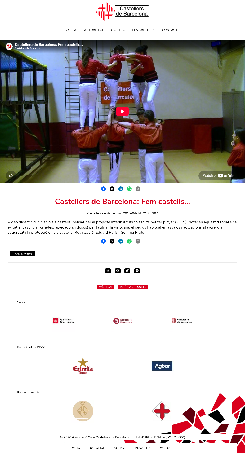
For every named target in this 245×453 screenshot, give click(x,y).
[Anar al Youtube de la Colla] (118, 270)
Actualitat (93, 30)
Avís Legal (105, 287)
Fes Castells (143, 30)
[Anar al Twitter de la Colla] (127, 270)
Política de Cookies (133, 287)
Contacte (170, 30)
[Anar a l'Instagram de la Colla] (108, 270)
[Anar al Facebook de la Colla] (137, 270)
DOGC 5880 (175, 437)
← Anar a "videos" (22, 253)
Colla (71, 30)
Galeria (118, 30)
